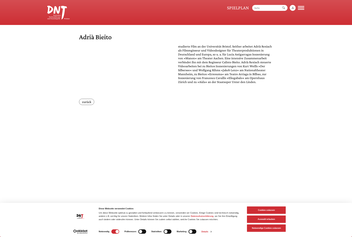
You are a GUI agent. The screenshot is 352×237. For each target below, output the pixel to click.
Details (204, 231)
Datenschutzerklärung (202, 216)
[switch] (142, 231)
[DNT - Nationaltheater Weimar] (58, 12)
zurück (86, 102)
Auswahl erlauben (266, 219)
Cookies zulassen (266, 210)
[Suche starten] (284, 8)
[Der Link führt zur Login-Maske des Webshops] (293, 8)
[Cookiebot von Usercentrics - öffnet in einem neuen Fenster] (80, 232)
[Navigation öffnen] (301, 8)
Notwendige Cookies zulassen (266, 228)
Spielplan (238, 7)
